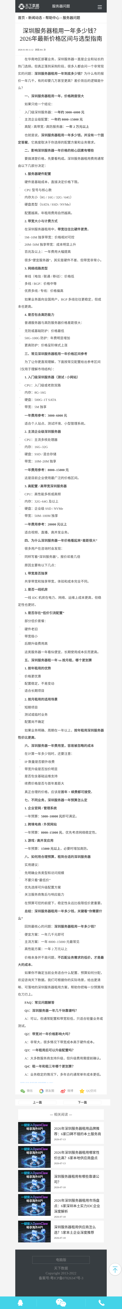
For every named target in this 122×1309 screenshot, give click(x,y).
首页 (21, 18)
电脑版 (61, 1260)
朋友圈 (49, 1090)
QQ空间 (91, 1090)
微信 (30, 1090)
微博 (70, 1090)
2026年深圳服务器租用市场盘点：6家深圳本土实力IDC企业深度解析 (77, 1206)
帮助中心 (52, 18)
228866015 (51, 1082)
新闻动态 (35, 18)
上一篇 (37, 1102)
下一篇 (82, 1102)
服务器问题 (71, 18)
